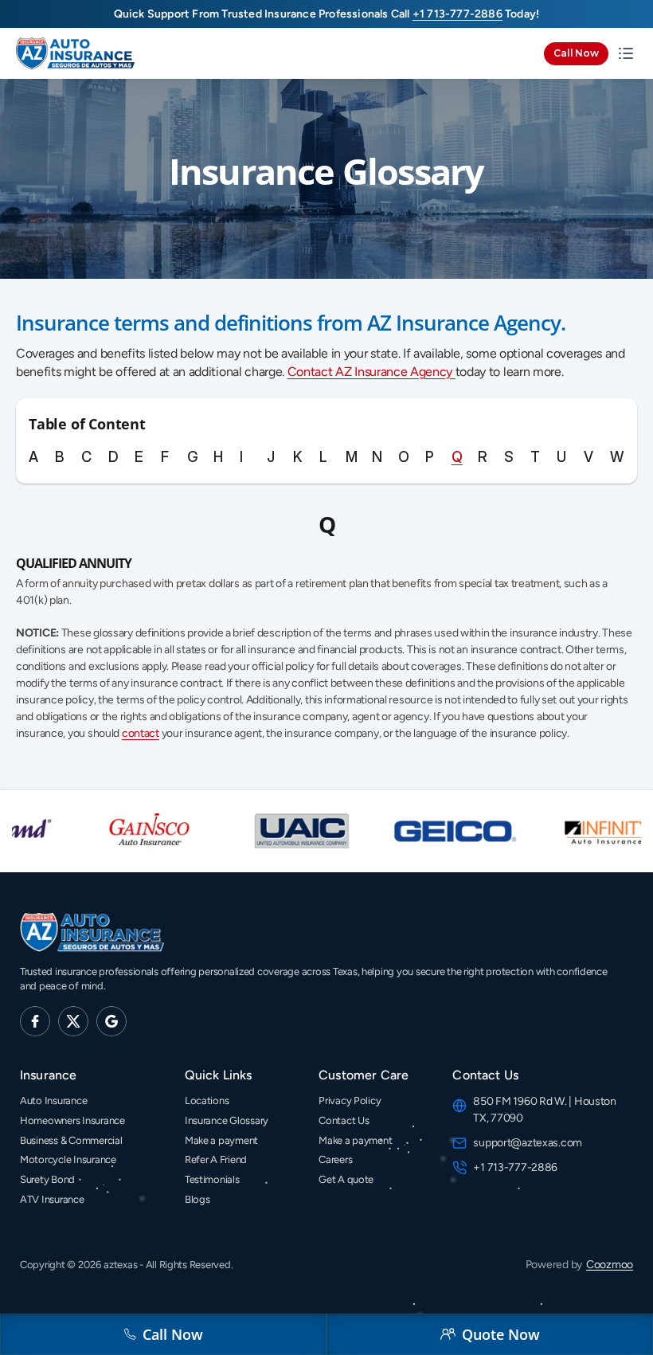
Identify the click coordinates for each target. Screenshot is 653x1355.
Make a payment (221, 1140)
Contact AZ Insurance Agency (371, 371)
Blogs (197, 1199)
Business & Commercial (71, 1140)
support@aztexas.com (527, 1142)
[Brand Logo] (75, 53)
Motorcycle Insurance (68, 1159)
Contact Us (344, 1120)
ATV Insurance (52, 1199)
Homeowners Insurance (72, 1120)
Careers (335, 1159)
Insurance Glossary (226, 1120)
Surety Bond (47, 1179)
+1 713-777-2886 (516, 1167)
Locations (207, 1100)
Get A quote (346, 1179)
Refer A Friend (216, 1159)
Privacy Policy (350, 1100)
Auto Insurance (53, 1100)
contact (140, 733)
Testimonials (212, 1179)
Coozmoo (609, 1264)
